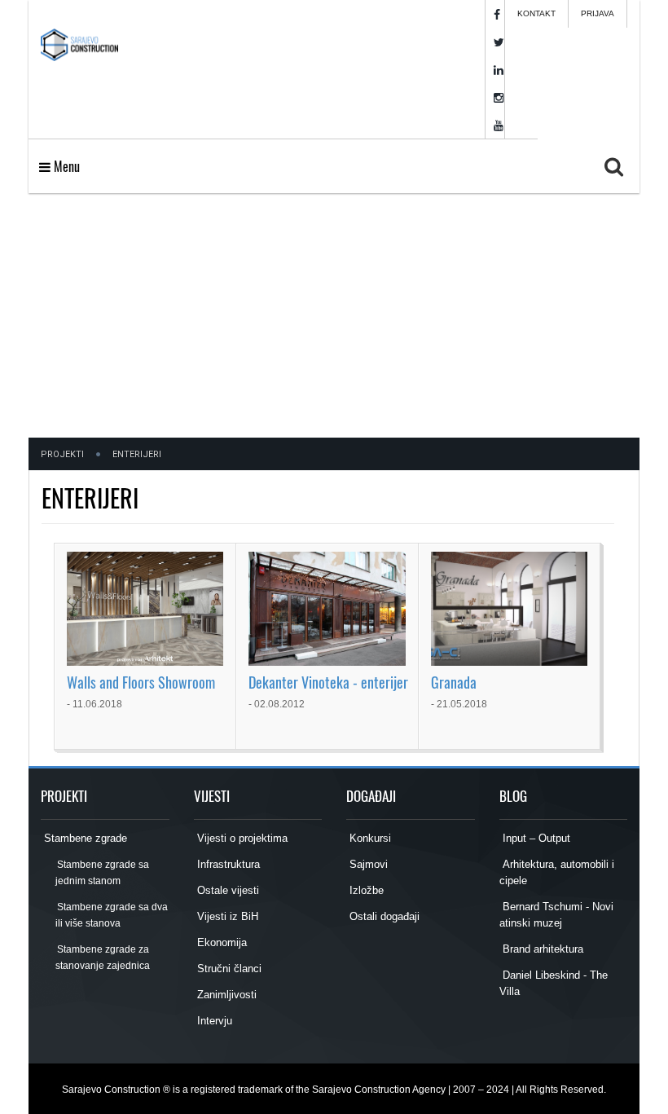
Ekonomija (220, 942)
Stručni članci (227, 968)
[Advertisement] (334, 315)
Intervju (213, 1021)
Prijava (597, 13)
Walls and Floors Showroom (141, 682)
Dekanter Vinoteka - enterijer (328, 682)
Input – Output (534, 838)
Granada (454, 682)
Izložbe (365, 890)
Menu (65, 166)
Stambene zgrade (84, 838)
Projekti (62, 454)
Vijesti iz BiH (226, 916)
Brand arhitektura (541, 949)
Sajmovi (367, 864)
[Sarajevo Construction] (79, 40)
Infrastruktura (227, 864)
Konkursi (368, 838)
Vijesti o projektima (241, 838)
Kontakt (536, 13)
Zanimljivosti (225, 995)
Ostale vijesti (226, 890)
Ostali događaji (383, 916)
